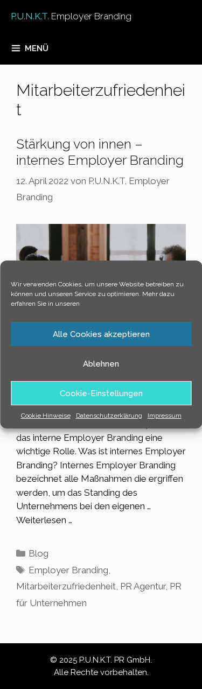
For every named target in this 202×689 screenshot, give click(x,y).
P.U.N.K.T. (71, 16)
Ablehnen (101, 364)
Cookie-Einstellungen (101, 393)
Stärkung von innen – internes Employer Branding (100, 152)
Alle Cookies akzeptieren (101, 334)
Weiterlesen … (44, 520)
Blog (38, 553)
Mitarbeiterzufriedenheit (66, 586)
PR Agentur (142, 586)
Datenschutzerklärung (109, 415)
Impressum (165, 415)
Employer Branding (68, 570)
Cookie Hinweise (46, 415)
